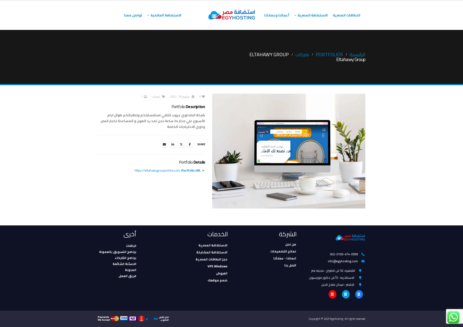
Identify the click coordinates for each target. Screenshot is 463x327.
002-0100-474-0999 (344, 254)
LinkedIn (173, 144)
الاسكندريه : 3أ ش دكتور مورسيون (331, 277)
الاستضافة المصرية (313, 15)
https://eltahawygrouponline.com (157, 170)
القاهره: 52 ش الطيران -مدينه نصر (333, 270)
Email (164, 144)
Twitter (181, 144)
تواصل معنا (133, 15)
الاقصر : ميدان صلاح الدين (337, 284)
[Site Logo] (231, 15)
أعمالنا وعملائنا (276, 15)
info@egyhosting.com (343, 261)
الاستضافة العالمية (165, 15)
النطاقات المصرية (346, 15)
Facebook (189, 144)
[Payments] (135, 318)
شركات (156, 96)
